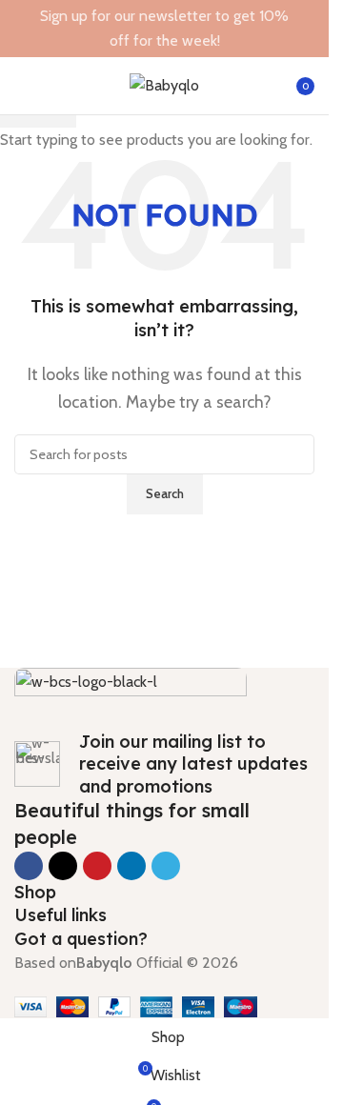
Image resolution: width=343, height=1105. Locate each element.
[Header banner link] (164, 28)
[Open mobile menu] (22, 86)
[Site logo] (164, 84)
